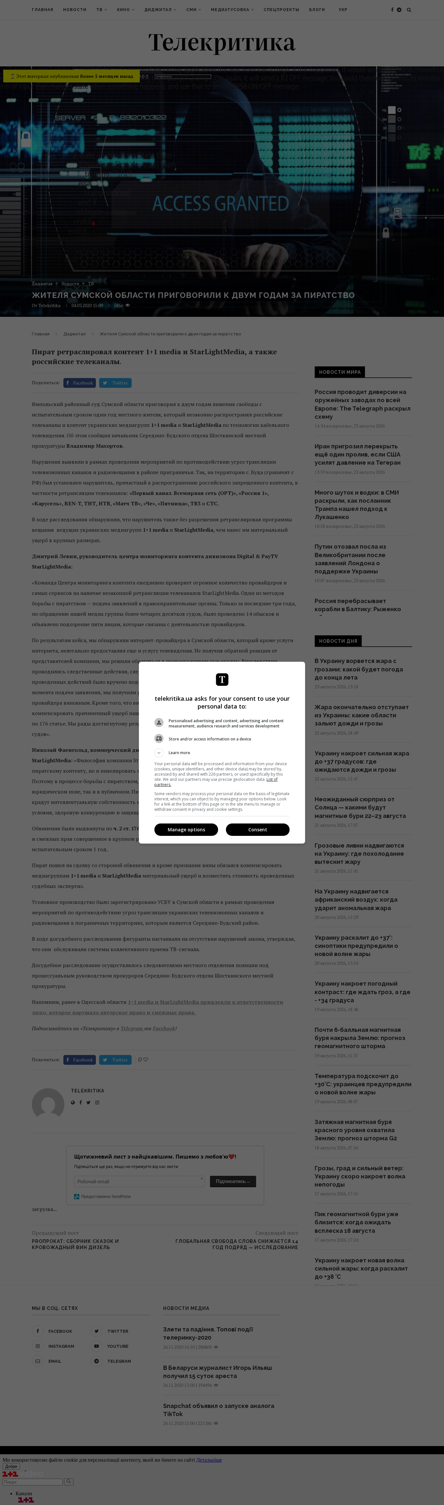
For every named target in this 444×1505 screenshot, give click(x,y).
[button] (222, 752)
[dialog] (222, 753)
